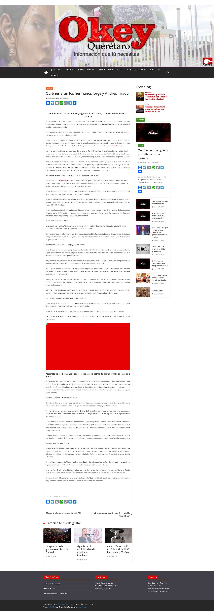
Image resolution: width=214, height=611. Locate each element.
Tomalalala (155, 70)
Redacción (65, 98)
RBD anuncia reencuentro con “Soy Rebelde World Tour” (111, 514)
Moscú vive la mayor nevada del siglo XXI (63, 513)
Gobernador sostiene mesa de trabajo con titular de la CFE (155, 109)
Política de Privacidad (51, 584)
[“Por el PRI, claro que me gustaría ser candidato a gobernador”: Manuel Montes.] (143, 234)
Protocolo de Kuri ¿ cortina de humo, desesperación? (159, 215)
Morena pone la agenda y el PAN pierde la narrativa (153, 154)
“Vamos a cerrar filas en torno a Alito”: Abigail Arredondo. (160, 277)
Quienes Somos (49, 588)
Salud (110, 70)
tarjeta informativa (65, 180)
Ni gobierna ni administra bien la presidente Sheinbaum (85, 551)
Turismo (101, 70)
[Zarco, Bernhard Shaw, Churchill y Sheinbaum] (143, 250)
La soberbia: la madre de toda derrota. (160, 202)
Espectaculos (140, 70)
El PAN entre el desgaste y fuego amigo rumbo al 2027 (160, 263)
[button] (61, 69)
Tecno (119, 70)
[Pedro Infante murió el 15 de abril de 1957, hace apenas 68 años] (118, 530)
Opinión (141, 145)
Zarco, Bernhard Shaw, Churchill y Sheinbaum (158, 249)
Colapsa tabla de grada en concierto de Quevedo (57, 549)
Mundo (80, 70)
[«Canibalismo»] (143, 292)
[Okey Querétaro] (107, 7)
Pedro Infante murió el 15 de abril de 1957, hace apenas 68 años (118, 549)
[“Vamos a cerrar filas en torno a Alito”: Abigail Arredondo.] (143, 279)
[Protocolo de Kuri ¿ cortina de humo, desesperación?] (143, 217)
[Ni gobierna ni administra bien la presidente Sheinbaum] (88, 530)
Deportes (55, 75)
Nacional (70, 70)
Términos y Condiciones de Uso (55, 593)
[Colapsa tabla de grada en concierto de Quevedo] (57, 530)
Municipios (148, 92)
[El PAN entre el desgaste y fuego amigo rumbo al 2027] (143, 265)
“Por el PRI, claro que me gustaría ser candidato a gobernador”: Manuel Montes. (160, 232)
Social (128, 70)
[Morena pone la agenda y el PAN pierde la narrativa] (153, 132)
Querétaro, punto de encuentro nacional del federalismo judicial (156, 96)
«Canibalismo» (157, 291)
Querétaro (55, 70)
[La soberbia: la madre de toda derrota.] (143, 204)
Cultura (90, 70)
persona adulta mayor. (115, 146)
